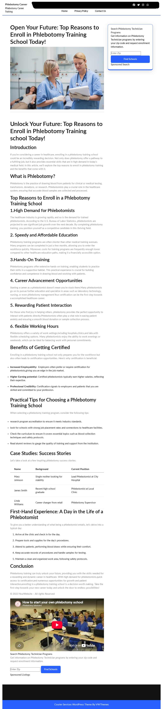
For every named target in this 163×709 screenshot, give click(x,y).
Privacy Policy (81, 11)
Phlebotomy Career (16, 4)
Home (64, 11)
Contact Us (100, 11)
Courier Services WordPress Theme (73, 704)
